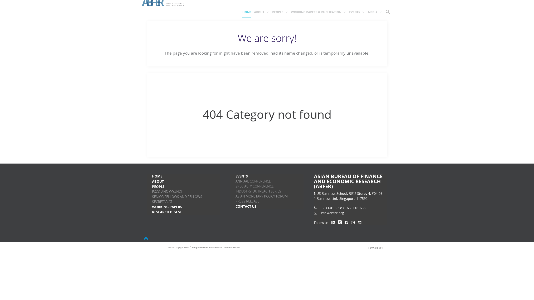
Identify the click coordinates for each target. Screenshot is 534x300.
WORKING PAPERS (167, 207)
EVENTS (242, 176)
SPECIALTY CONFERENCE (255, 186)
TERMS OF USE (377, 247)
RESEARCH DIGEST (167, 212)
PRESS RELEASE (247, 201)
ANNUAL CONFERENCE (253, 181)
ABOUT (158, 181)
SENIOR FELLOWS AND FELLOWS (177, 197)
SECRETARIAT (162, 202)
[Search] (388, 11)
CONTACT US (246, 206)
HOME (157, 176)
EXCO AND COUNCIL (167, 192)
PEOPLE (158, 186)
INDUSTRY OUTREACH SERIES (258, 191)
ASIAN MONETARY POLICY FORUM (262, 196)
